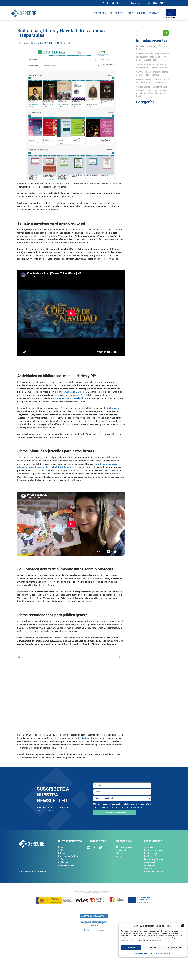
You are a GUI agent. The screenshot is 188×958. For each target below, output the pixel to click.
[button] (183, 926)
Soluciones (116, 13)
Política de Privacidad (119, 804)
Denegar (153, 947)
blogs (31, 467)
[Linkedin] (103, 3)
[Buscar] (166, 33)
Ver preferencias (174, 947)
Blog (130, 13)
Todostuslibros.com (92, 738)
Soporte (140, 13)
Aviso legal (168, 953)
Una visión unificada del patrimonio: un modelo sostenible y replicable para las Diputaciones (152, 57)
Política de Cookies (140, 953)
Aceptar (131, 947)
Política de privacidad (155, 953)
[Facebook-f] (117, 3)
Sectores (99, 13)
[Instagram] (113, 3)
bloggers (39, 467)
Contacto (154, 13)
